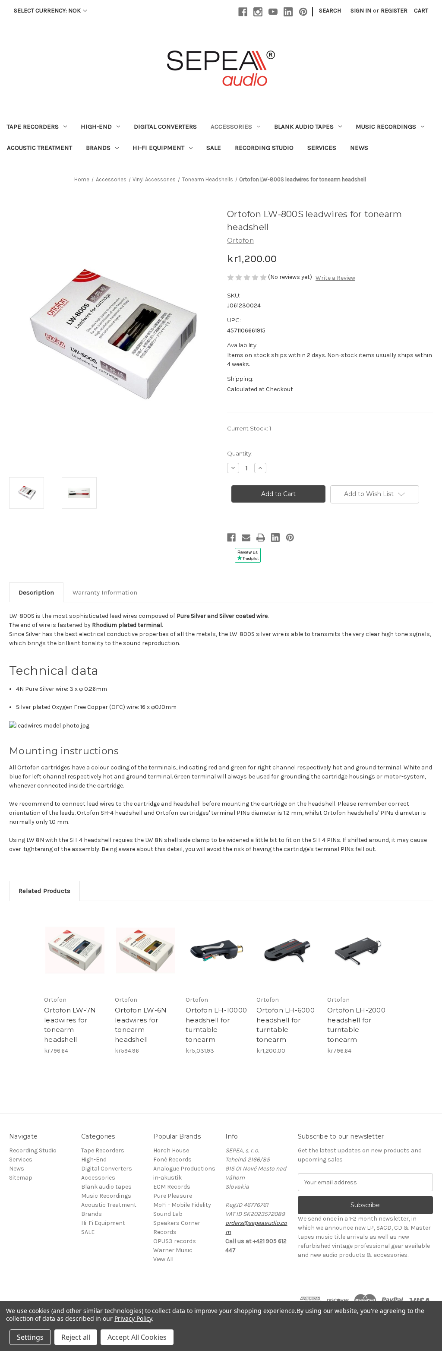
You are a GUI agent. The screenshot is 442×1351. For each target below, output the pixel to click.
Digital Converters (165, 126)
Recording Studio (264, 148)
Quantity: (240, 453)
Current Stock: (249, 428)
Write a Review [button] (335, 278)
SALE (213, 148)
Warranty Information (105, 592)
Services (321, 148)
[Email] (246, 538)
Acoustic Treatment (39, 148)
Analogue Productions (184, 1168)
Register (394, 10)
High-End (96, 126)
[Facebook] (242, 11)
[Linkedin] (288, 11)
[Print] (260, 538)
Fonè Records (172, 1159)
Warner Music (173, 1250)
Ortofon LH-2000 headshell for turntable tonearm (356, 1025)
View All (163, 1259)
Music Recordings (386, 126)
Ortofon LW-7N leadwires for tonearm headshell (70, 1025)
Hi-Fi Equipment (158, 148)
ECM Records (171, 1186)
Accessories (231, 126)
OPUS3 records (174, 1241)
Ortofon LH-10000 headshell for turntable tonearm (216, 1025)
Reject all (75, 1337)
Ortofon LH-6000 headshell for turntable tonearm (285, 1025)
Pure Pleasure (172, 1195)
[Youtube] (273, 11)
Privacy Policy (133, 1318)
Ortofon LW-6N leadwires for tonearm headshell (141, 1025)
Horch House (171, 1150)
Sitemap (20, 1177)
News (359, 148)
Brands (98, 148)
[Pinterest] (303, 11)
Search (330, 10)
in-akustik (167, 1177)
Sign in (360, 10)
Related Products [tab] (44, 891)
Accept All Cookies (137, 1337)
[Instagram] (257, 11)
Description (36, 592)
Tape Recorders (33, 126)
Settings (30, 1337)
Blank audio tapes (304, 126)
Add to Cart (75, 950)
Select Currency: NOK (48, 10)
